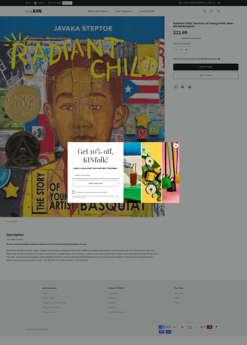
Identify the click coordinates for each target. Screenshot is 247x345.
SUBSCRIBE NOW (95, 183)
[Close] (176, 145)
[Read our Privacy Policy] (117, 196)
